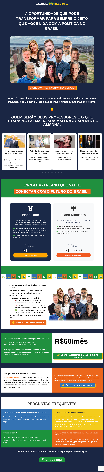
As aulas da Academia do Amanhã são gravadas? (26, 412)
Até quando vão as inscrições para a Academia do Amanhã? (76, 434)
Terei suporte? (11, 433)
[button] (2, 151)
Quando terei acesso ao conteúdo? (71, 412)
